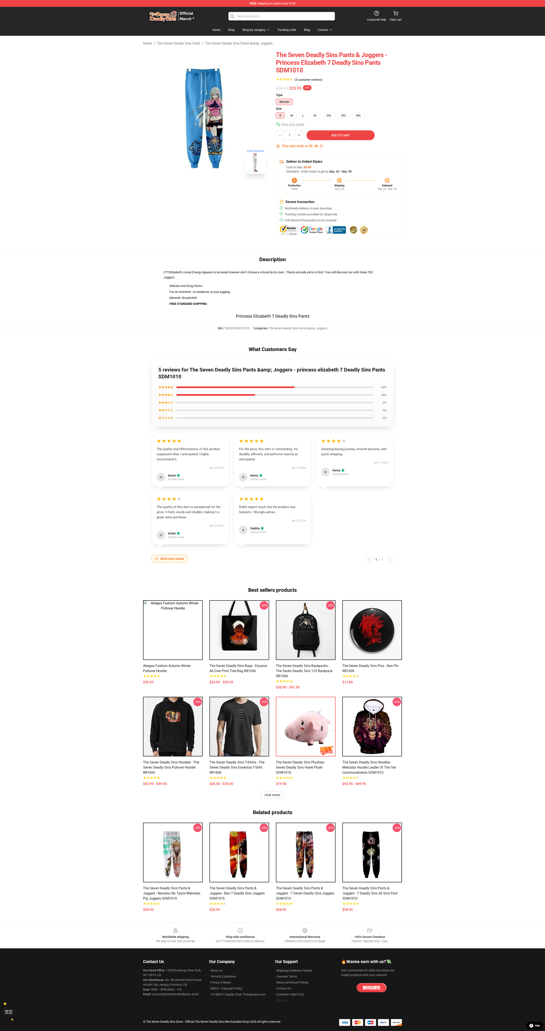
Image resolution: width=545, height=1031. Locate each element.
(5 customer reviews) (308, 79)
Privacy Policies (220, 982)
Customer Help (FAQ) (290, 994)
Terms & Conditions (223, 976)
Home (147, 43)
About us (216, 970)
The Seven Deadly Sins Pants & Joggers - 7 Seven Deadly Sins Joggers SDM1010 (305, 893)
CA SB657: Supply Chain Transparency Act (238, 994)
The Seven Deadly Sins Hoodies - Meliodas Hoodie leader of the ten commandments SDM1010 (369, 767)
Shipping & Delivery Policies (294, 970)
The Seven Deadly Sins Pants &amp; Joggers (238, 43)
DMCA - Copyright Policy (226, 988)
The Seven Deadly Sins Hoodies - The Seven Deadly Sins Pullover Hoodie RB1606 (171, 767)
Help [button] (537, 1025)
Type (279, 95)
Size (279, 108)
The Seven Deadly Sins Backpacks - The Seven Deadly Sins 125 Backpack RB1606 (304, 671)
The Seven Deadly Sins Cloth (178, 43)
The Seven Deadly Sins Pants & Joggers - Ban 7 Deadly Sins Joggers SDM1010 (237, 893)
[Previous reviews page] (369, 559)
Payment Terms (286, 976)
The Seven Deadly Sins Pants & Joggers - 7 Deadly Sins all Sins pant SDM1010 (370, 893)
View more (272, 795)
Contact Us (283, 988)
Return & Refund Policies (292, 982)
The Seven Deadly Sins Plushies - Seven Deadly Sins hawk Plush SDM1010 (301, 767)
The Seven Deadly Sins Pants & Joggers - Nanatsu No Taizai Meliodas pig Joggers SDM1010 (171, 893)
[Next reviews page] (389, 559)
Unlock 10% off (8, 1012)
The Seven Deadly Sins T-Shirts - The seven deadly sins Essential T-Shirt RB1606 (236, 767)
